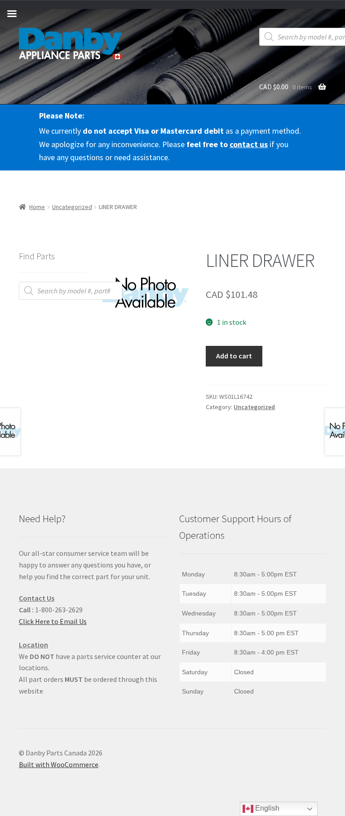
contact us (249, 144)
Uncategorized (72, 207)
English (266, 808)
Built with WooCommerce (58, 764)
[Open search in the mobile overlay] (70, 291)
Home (37, 207)
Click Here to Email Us (53, 621)
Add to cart (234, 355)
